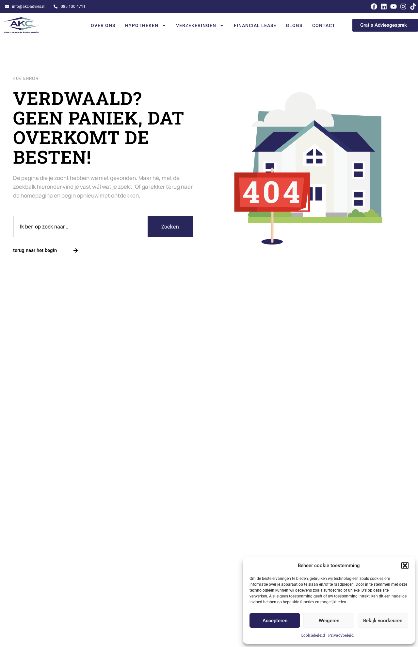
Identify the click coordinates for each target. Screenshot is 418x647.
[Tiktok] (413, 6)
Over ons (103, 25)
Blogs (294, 25)
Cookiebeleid (313, 635)
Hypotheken (141, 25)
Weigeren (329, 621)
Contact (323, 25)
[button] (405, 565)
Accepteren (275, 621)
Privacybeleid (341, 635)
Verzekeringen (196, 25)
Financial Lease (255, 25)
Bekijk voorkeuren (382, 621)
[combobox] (80, 226)
